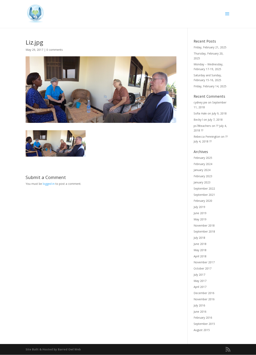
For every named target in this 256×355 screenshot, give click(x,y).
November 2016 (204, 299)
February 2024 (203, 164)
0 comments (54, 50)
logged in (49, 184)
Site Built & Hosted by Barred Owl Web (53, 349)
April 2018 (200, 256)
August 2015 (202, 330)
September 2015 (204, 324)
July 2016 (199, 305)
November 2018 (204, 225)
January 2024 (202, 170)
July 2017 (199, 274)
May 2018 (200, 250)
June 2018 (200, 244)
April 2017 (200, 287)
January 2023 (202, 182)
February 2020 (203, 201)
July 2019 (199, 207)
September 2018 (204, 231)
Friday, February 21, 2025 (210, 47)
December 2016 (204, 293)
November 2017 (204, 262)
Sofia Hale (200, 113)
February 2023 (203, 176)
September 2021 (204, 195)
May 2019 (200, 219)
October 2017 (202, 268)
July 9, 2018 (219, 113)
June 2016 (200, 311)
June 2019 (200, 213)
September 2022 (204, 188)
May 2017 (200, 281)
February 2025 (203, 158)
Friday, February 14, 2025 (210, 86)
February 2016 (203, 317)
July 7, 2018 (215, 119)
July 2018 (199, 238)
